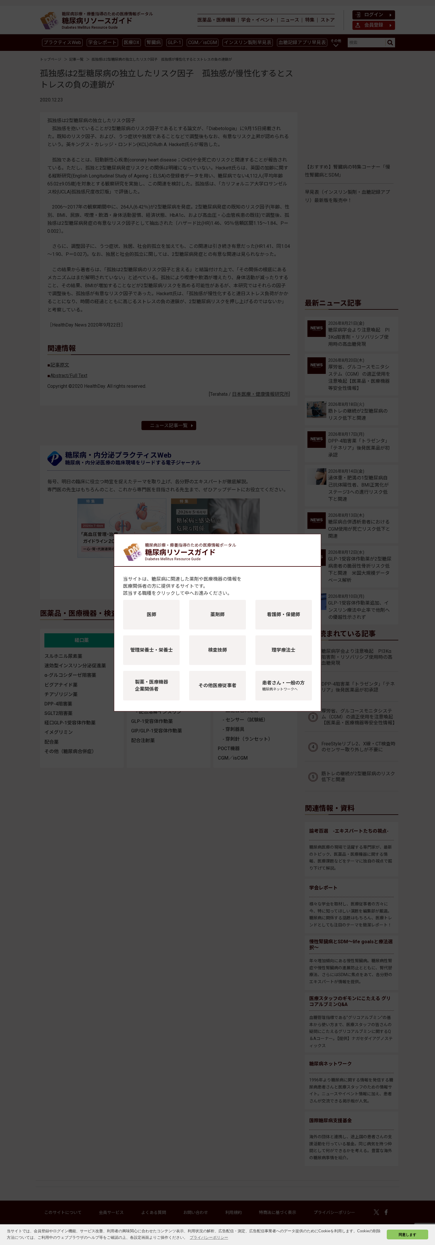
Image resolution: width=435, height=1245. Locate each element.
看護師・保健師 (283, 614)
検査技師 (217, 650)
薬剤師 (217, 614)
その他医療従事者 (217, 685)
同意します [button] (407, 1234)
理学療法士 (283, 650)
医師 (151, 614)
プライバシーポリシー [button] (209, 1237)
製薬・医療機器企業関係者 (151, 685)
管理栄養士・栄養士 (151, 650)
